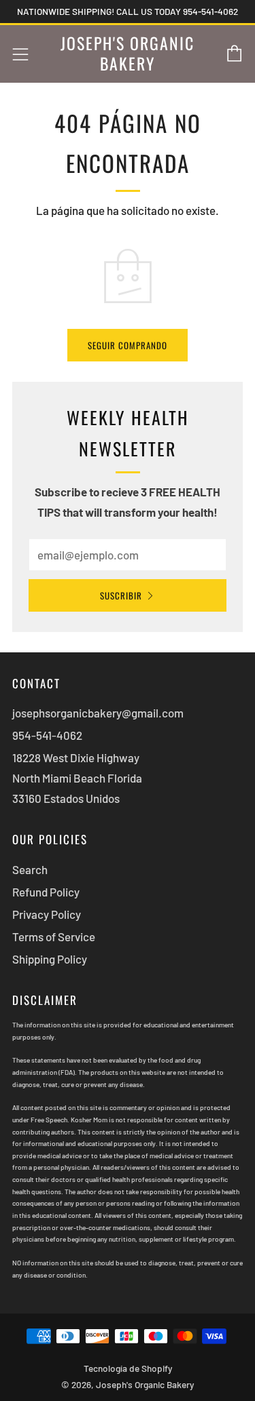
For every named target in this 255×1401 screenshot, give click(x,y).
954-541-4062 (47, 735)
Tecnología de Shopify (128, 1368)
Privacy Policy (46, 914)
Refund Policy (46, 892)
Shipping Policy (49, 959)
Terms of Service (53, 936)
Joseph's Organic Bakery (127, 53)
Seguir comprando (127, 345)
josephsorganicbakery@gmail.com (98, 712)
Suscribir (121, 595)
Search (30, 869)
